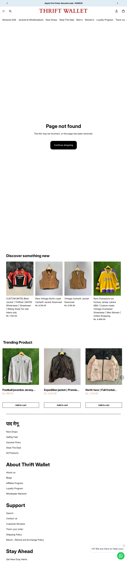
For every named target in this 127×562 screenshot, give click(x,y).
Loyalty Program (104, 19)
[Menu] (3, 11)
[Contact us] (121, 556)
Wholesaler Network (16, 493)
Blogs (9, 477)
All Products (12, 453)
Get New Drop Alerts (16, 559)
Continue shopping (63, 145)
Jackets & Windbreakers (30, 19)
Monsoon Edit (9, 19)
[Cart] (123, 11)
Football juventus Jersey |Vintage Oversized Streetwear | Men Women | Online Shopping (19, 390)
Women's (89, 19)
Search (9, 513)
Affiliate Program (14, 483)
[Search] (10, 11)
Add (60, 290)
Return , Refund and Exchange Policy (25, 539)
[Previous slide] (9, 278)
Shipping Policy (14, 534)
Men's (79, 19)
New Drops (51, 19)
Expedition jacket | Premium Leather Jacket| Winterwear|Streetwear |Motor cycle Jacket (61, 390)
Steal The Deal (66, 19)
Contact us (11, 518)
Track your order (14, 529)
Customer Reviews (15, 524)
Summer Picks (13, 442)
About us (10, 472)
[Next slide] (30, 278)
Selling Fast (12, 437)
